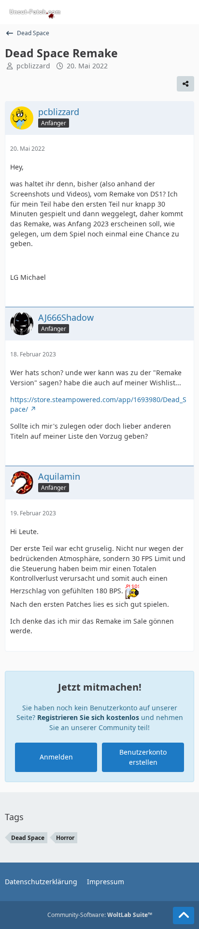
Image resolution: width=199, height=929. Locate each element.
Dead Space (27, 838)
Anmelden (56, 756)
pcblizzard (33, 65)
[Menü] (186, 12)
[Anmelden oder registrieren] (162, 12)
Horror (65, 838)
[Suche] (138, 12)
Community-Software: (99, 915)
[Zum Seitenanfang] (183, 915)
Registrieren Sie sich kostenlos (88, 717)
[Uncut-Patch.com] (35, 12)
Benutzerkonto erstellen (143, 757)
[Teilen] (185, 84)
